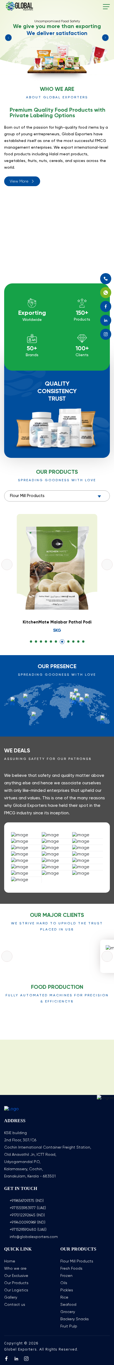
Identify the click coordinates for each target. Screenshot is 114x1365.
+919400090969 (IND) (27, 1222)
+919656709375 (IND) (27, 1201)
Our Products (16, 1283)
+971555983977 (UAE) (28, 1208)
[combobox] (57, 495)
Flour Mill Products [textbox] (27, 496)
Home (9, 1261)
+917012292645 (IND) (27, 1215)
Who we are (15, 1269)
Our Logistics (16, 1290)
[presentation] (6, 564)
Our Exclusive (16, 1276)
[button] (31, 641)
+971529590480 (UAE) (28, 1230)
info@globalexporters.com (34, 1237)
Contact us (14, 1305)
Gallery (10, 1297)
